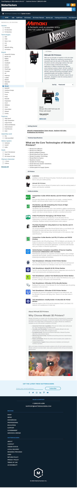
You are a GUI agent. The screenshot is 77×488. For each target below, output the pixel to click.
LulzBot (7, 77)
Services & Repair (14, 433)
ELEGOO (7, 67)
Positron (7, 92)
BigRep (6, 58)
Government (12, 430)
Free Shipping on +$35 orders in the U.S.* (12, 1)
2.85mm (7, 163)
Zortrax (6, 113)
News (10, 417)
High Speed (8, 118)
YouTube (47, 392)
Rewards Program (15, 452)
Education (12, 425)
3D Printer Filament (38, 17)
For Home (7, 27)
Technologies (5, 35)
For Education (8, 29)
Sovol (6, 103)
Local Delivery (13, 449)
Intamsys (7, 75)
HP (5, 73)
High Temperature (9, 120)
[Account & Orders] (68, 4)
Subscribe (53, 388)
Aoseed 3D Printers (10, 54)
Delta (6, 147)
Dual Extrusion (8, 129)
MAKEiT (7, 79)
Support (11, 428)
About (10, 441)
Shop (9, 415)
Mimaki (7, 86)
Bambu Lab (49, 17)
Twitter (33, 392)
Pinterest (44, 392)
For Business (8, 32)
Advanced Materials (10, 124)
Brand (3, 52)
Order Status (13, 447)
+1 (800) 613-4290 (41, 1)
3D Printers (27, 17)
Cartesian (7, 143)
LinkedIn (40, 392)
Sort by (54, 84)
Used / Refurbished (10, 152)
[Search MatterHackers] (73, 9)
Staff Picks (19, 17)
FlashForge (8, 69)
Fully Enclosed (8, 127)
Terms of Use (13, 462)
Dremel (7, 65)
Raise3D (7, 98)
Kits (6, 136)
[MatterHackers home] (9, 5)
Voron (6, 107)
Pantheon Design (9, 90)
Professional (13, 422)
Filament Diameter (8, 159)
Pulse (6, 96)
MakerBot (7, 82)
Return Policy (13, 457)
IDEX (6, 131)
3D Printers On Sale (10, 156)
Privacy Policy (13, 460)
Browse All (5, 167)
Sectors (3, 25)
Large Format (8, 122)
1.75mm (7, 161)
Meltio (6, 84)
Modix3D (7, 88)
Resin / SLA (8, 41)
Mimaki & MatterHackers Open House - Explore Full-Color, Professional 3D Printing (46, 131)
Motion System (6, 141)
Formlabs (7, 71)
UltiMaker (7, 105)
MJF (6, 45)
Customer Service (31, 1)
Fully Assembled (9, 138)
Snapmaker (8, 101)
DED (6, 36)
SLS (6, 43)
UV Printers (48, 51)
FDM (6, 39)
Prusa (6, 94)
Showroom (12, 420)
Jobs (9, 454)
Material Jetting (9, 47)
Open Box (7, 154)
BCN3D (7, 60)
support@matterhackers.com (38, 406)
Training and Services (61, 17)
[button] (38, 13)
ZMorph (7, 111)
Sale (13, 17)
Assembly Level (6, 134)
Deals (3, 150)
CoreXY (7, 145)
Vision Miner (8, 109)
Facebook (29, 392)
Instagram (36, 392)
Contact (11, 444)
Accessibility (12, 465)
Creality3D (7, 63)
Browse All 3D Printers (9, 22)
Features (4, 116)
